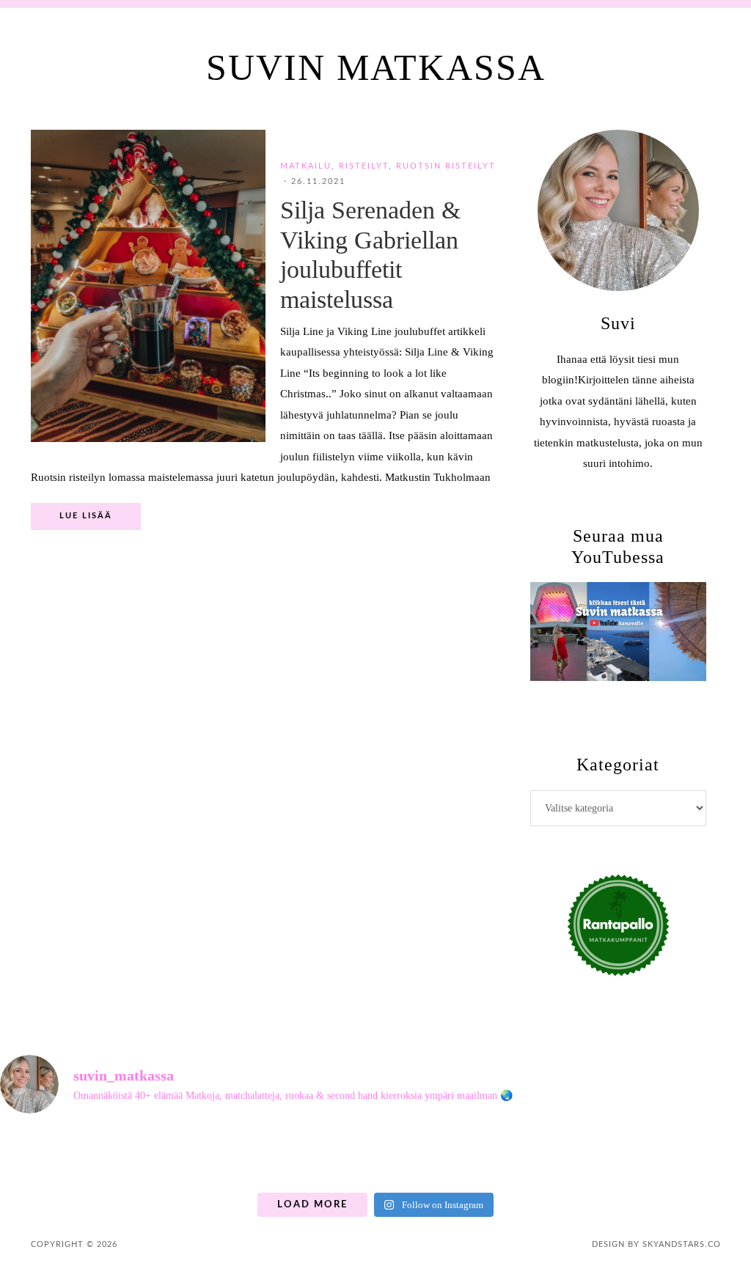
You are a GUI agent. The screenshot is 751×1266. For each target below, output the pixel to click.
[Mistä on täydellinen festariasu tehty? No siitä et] (138, 1155)
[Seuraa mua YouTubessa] (618, 631)
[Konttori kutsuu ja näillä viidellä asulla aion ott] (422, 1155)
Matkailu (305, 166)
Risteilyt (364, 166)
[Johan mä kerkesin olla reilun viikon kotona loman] (328, 1155)
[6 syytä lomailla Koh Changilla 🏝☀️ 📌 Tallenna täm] (43, 1155)
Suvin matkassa (376, 67)
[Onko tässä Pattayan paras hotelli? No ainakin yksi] (707, 1155)
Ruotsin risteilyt (446, 166)
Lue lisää (85, 516)
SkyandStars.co (681, 1244)
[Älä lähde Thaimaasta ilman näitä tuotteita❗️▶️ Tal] (612, 1155)
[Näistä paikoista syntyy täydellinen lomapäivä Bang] (517, 1155)
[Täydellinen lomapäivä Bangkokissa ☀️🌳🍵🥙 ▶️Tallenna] (233, 1155)
